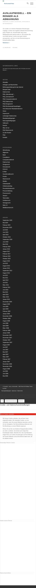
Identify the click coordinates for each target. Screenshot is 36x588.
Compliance (6, 157)
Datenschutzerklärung (11, 401)
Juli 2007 (5, 347)
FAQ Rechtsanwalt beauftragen (12, 106)
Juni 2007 (5, 349)
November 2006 (7, 366)
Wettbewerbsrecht (8, 23)
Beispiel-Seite (6, 89)
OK (2, 401)
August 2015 (6, 261)
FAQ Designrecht (8, 104)
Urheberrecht (6, 200)
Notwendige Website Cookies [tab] (7, 442)
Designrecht (6, 164)
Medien (5, 181)
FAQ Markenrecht (8, 130)
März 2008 (6, 328)
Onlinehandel (18, 21)
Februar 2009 (6, 311)
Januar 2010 (6, 299)
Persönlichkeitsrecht (8, 188)
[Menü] (30, 3)
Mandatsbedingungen (9, 118)
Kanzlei (5, 125)
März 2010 (6, 297)
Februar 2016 (6, 256)
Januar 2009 (6, 313)
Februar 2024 (6, 225)
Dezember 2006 (7, 364)
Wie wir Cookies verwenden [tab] (7, 414)
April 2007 (5, 354)
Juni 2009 (5, 306)
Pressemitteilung (7, 191)
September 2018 (7, 239)
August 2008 (6, 321)
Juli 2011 (5, 282)
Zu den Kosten (7, 132)
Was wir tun (6, 128)
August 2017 (6, 251)
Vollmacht (5, 123)
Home (4, 111)
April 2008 (5, 325)
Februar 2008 (6, 330)
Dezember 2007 (7, 335)
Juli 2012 (5, 275)
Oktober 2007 (6, 340)
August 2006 (6, 368)
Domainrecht (6, 167)
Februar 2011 (6, 287)
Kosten (5, 176)
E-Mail (4, 171)
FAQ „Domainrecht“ (8, 96)
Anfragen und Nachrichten (10, 84)
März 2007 (6, 357)
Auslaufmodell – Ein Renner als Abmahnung (17, 16)
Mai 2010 (5, 292)
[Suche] (26, 3)
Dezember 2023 (7, 227)
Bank (4, 155)
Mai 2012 (5, 277)
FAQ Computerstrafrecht (10, 99)
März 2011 (6, 285)
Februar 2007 (6, 359)
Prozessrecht (6, 193)
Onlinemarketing (7, 186)
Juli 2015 (5, 263)
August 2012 (6, 273)
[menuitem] (26, 3)
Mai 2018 (5, 244)
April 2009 (5, 309)
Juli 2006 (5, 371)
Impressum (6, 113)
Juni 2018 (5, 242)
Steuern (5, 195)
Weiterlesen (6, 42)
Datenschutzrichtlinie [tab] (5, 573)
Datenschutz (6, 92)
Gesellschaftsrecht (8, 174)
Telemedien (6, 198)
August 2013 (6, 265)
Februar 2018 (6, 246)
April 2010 (5, 294)
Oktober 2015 (6, 258)
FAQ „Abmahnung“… (9, 94)
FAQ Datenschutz (8, 101)
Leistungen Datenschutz (10, 116)
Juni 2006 (5, 373)
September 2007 (7, 342)
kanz (16, 47)
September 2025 (7, 220)
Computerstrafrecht (8, 159)
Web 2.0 (5, 205)
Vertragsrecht (26, 21)
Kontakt (5, 137)
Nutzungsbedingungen (9, 120)
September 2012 (7, 270)
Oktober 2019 (6, 237)
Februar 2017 (6, 254)
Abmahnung (5, 21)
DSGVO (5, 169)
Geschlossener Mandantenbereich (12, 108)
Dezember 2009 (7, 301)
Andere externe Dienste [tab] (6, 520)
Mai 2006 (5, 376)
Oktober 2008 (6, 318)
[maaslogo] (15, 3)
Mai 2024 (5, 222)
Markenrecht (6, 179)
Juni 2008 (5, 323)
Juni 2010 (5, 289)
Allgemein (11, 21)
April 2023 (5, 234)
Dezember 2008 (7, 316)
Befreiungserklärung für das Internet (13, 87)
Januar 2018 (6, 249)
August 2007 (6, 345)
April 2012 (5, 280)
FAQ (4, 135)
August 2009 (6, 304)
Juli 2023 (5, 230)
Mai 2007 (5, 352)
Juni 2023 (5, 232)
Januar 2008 (6, 333)
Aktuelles (5, 82)
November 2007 (7, 337)
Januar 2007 (6, 361)
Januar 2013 (6, 268)
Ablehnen (21, 401)
